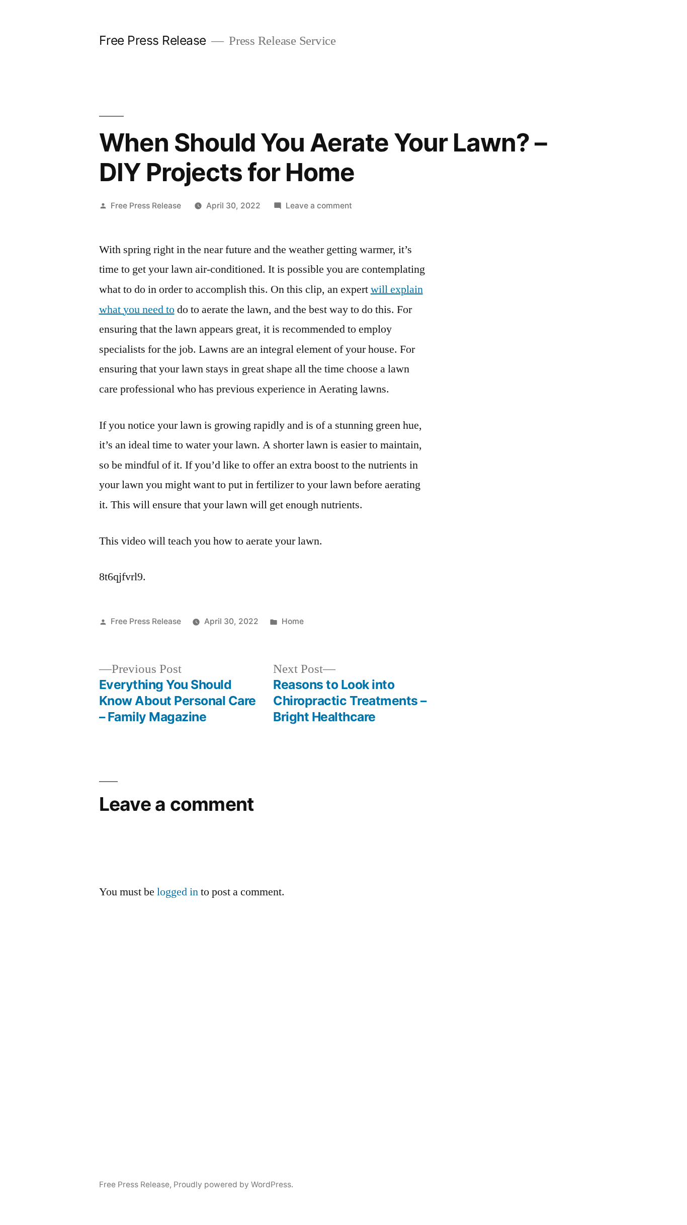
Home (293, 621)
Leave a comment (319, 205)
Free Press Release (152, 40)
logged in (177, 892)
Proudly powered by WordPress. (233, 1184)
